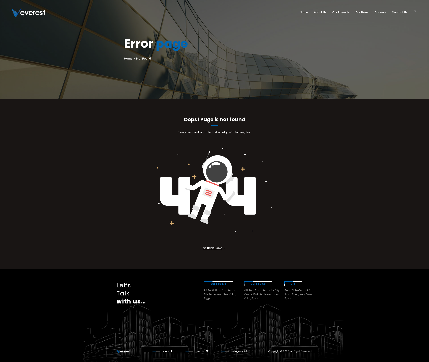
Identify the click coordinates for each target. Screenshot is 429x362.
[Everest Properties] (153, 12)
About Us (320, 12)
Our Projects (340, 12)
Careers (380, 12)
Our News (362, 12)
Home (304, 12)
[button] (415, 12)
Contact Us (399, 12)
